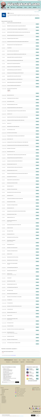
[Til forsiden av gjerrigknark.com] (3, 5)
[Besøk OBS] (3, 15)
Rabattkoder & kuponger (6, 9)
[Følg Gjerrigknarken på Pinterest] (39, 408)
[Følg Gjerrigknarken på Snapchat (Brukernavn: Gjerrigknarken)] (31, 408)
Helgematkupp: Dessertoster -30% (11, 151)
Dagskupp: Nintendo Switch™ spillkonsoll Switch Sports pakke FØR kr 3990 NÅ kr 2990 (16, 154)
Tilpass (37, 415)
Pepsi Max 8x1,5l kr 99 (9, 315)
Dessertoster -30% (9, 123)
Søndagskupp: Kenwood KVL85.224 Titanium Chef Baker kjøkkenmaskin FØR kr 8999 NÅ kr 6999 (17, 145)
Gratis (25, 7)
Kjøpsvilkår (22, 361)
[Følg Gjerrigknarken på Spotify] (36, 408)
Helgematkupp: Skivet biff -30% (10, 332)
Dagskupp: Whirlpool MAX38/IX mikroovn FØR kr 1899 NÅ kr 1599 (14, 82)
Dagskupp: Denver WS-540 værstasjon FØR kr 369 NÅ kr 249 (14, 66)
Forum (13, 7)
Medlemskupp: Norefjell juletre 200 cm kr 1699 (12, 104)
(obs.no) (12, 13)
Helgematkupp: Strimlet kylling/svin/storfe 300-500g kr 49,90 (14, 224)
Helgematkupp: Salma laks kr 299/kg (11, 201)
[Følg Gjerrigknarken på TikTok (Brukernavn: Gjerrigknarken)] (29, 408)
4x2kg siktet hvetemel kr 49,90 (10, 336)
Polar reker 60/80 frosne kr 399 (10, 101)
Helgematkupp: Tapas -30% (10, 195)
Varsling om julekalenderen (7, 380)
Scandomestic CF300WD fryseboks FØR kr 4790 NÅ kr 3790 (13, 85)
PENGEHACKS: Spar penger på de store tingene (9, 378)
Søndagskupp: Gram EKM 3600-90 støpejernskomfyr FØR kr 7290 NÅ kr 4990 (15, 120)
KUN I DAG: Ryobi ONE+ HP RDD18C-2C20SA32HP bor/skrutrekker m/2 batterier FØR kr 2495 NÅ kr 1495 (18, 32)
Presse (28, 359)
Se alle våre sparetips (13, 355)
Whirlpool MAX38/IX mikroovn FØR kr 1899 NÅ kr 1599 (13, 126)
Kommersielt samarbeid (30, 361)
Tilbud (30, 7)
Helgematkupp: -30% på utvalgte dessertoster (12, 247)
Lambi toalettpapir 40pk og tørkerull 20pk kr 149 (12, 267)
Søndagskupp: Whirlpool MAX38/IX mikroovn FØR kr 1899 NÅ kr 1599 (14, 79)
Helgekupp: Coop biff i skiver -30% (11, 217)
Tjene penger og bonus (6, 379)
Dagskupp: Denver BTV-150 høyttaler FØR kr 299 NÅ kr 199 (13, 63)
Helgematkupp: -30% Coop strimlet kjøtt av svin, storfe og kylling (14, 296)
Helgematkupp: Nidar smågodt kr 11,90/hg (11, 214)
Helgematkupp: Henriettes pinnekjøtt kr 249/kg (12, 318)
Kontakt (24, 359)
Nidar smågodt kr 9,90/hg (10, 290)
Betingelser (33, 359)
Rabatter (35, 7)
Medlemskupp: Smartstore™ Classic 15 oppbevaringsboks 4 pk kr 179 (14, 44)
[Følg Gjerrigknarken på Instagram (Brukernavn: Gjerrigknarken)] (32, 408)
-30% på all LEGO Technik (10, 309)
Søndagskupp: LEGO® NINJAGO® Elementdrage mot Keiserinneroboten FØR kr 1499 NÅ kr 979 (17, 173)
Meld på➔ (17, 382)
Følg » (37, 369)
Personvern (8, 361)
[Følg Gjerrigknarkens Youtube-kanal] (34, 408)
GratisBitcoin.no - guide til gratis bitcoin (20, 393)
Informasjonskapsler (15, 361)
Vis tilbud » (37, 30)
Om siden (15, 359)
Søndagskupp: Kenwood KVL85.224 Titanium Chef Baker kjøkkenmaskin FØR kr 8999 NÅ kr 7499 (17, 41)
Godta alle (33, 415)
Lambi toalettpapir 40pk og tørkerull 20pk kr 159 (12, 287)
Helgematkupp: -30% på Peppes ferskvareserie (12, 339)
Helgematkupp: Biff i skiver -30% (10, 244)
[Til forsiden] (23, 4)
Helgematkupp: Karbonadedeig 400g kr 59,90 (12, 293)
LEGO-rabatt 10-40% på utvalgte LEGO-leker (12, 88)
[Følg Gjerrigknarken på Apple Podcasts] (37, 408)
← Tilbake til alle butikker (37, 11)
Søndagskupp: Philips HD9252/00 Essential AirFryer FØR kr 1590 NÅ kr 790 (15, 35)
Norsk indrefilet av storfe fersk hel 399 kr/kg (12, 132)
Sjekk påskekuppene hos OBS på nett (11, 240)
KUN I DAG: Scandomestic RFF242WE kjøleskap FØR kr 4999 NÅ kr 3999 (15, 60)
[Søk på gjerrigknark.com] (38, 7)
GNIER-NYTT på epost (6, 368)
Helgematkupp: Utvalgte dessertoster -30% (12, 220)
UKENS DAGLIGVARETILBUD (7, 377)
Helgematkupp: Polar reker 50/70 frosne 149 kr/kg (12, 237)
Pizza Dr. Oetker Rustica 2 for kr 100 (11, 129)
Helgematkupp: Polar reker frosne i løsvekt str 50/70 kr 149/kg (14, 192)
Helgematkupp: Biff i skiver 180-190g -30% (12, 176)
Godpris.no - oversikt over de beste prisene (20, 392)
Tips (19, 359)
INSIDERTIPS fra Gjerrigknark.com (7, 369)
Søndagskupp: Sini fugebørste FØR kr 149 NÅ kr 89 (12, 38)
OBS (10, 9)
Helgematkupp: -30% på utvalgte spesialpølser (12, 263)
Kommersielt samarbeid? (32, 380)
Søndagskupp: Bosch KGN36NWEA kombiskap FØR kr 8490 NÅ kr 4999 (15, 198)
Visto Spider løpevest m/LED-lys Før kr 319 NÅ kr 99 (12, 98)
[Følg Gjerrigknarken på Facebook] (33, 408)
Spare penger (19, 7)
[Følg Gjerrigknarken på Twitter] (38, 408)
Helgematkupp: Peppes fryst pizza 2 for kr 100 (12, 170)
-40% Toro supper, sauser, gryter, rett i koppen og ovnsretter (13, 342)
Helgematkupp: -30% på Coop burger (11, 148)
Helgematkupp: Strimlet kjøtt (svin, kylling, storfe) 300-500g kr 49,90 (14, 167)
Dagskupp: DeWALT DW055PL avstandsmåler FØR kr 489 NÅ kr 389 (14, 57)
